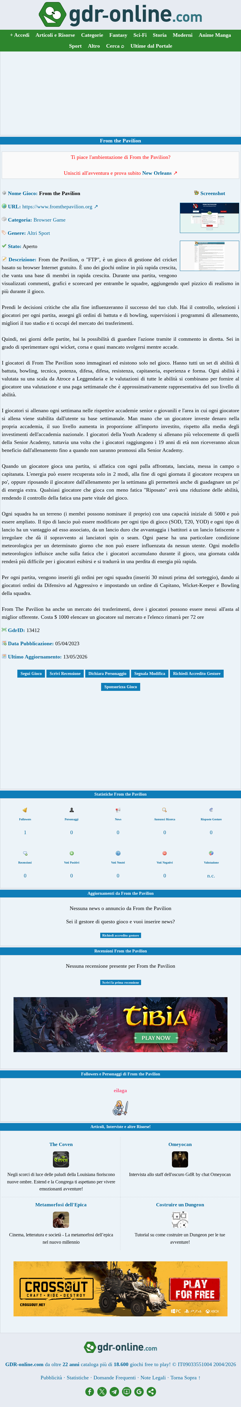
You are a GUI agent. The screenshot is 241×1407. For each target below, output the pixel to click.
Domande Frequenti (114, 1378)
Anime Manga (215, 35)
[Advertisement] (120, 93)
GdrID (15, 630)
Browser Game (50, 220)
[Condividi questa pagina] (151, 1395)
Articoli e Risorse (55, 35)
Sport (75, 46)
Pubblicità (51, 1378)
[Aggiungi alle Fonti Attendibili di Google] (140, 1395)
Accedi (19, 35)
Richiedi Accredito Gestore (196, 673)
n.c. (211, 876)
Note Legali (153, 1378)
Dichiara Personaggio (107, 673)
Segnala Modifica (149, 673)
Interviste (114, 1127)
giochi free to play (149, 1364)
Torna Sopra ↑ (185, 1378)
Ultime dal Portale (151, 46)
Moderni (183, 35)
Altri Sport (38, 233)
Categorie (92, 35)
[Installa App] (128, 1395)
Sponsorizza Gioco (120, 687)
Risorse (143, 1127)
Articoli (97, 1127)
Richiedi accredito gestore (120, 935)
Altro (94, 46)
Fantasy (118, 35)
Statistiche (78, 1378)
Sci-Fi (140, 35)
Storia (160, 35)
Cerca (115, 46)
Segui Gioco (31, 673)
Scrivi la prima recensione (120, 982)
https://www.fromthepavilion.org (57, 206)
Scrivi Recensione (65, 673)
